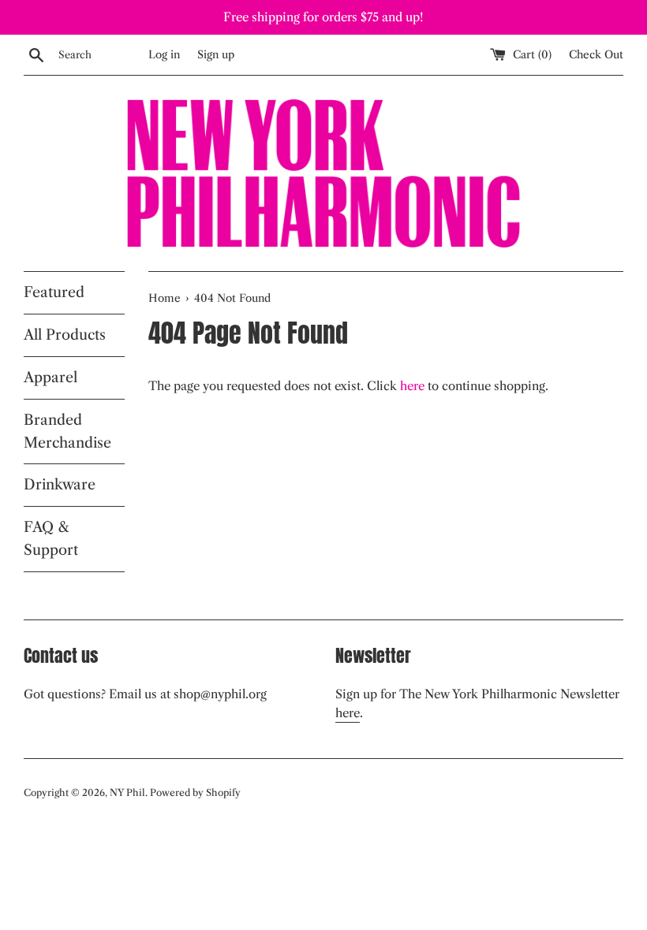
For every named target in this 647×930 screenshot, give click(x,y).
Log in (164, 54)
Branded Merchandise (67, 431)
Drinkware (59, 484)
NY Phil (127, 792)
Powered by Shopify (195, 792)
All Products (65, 335)
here (412, 385)
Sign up (215, 54)
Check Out (596, 54)
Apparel (50, 377)
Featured (54, 292)
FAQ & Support (51, 539)
